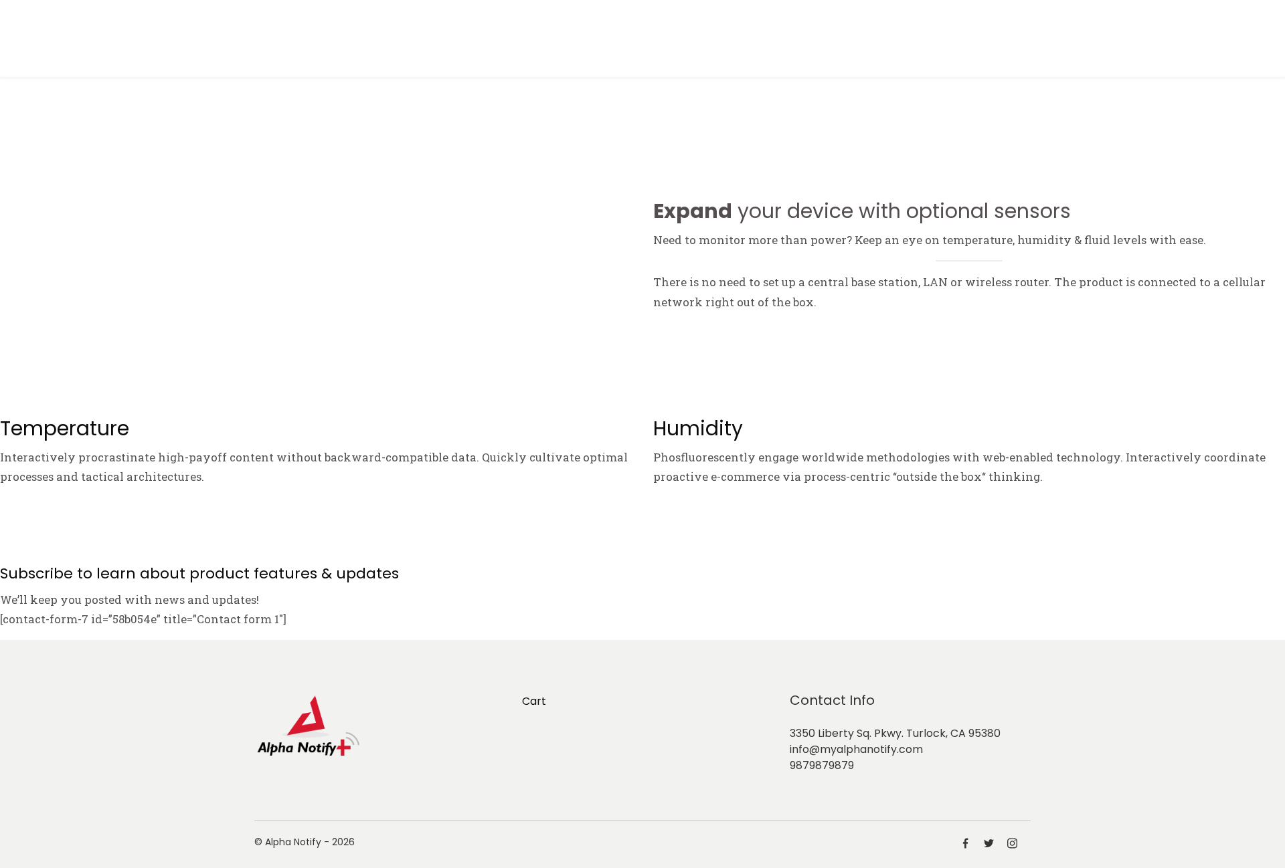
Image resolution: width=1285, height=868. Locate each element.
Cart (534, 701)
